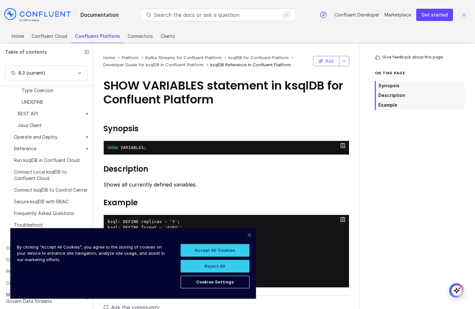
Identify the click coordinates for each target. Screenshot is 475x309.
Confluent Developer (356, 14)
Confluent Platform (97, 36)
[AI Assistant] (323, 15)
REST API (28, 113)
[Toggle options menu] (344, 61)
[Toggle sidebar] (86, 52)
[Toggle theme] (464, 15)
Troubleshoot (28, 225)
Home (18, 36)
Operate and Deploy (36, 137)
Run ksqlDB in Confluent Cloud (46, 160)
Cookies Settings (215, 281)
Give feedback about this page (413, 57)
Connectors (140, 36)
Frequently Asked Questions (44, 213)
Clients (168, 36)
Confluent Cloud (49, 36)
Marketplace (398, 14)
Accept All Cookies (215, 250)
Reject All (215, 266)
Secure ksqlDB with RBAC (41, 201)
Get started (434, 14)
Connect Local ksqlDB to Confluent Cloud (40, 175)
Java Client (30, 125)
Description (391, 95)
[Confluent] (37, 15)
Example (387, 105)
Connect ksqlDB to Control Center (51, 190)
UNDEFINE (32, 102)
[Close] (249, 235)
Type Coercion (37, 90)
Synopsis (388, 85)
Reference (25, 148)
